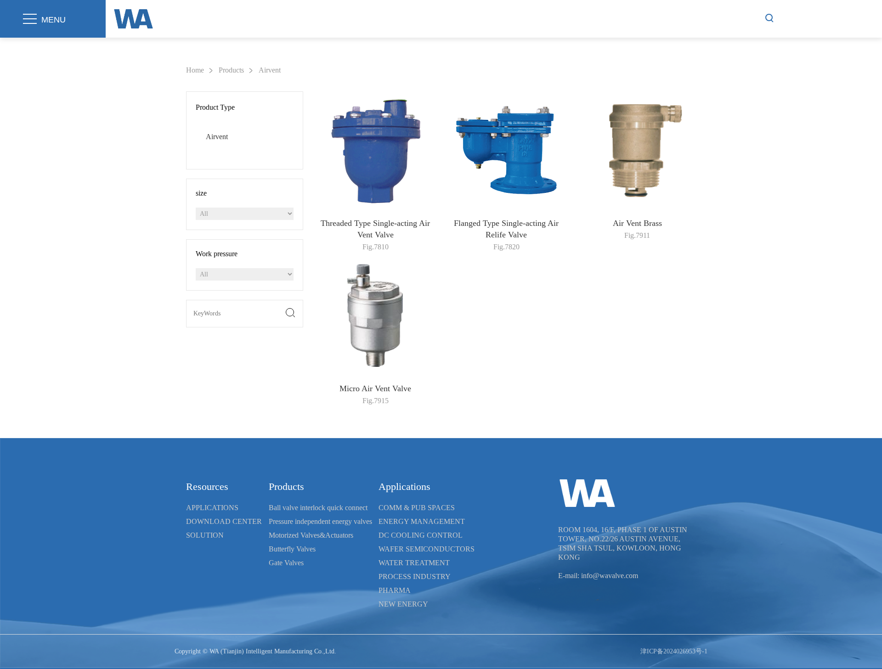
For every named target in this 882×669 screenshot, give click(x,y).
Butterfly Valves (292, 549)
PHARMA (395, 590)
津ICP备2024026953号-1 (673, 651)
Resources (207, 486)
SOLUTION (205, 535)
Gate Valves (286, 563)
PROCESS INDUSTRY (415, 576)
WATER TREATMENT (414, 563)
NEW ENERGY (403, 604)
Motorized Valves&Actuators (311, 535)
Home (195, 70)
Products (231, 70)
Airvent (270, 70)
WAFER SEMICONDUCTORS (427, 549)
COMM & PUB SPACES (417, 508)
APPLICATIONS (212, 508)
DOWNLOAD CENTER (224, 521)
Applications (404, 486)
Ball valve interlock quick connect (318, 508)
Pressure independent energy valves (320, 521)
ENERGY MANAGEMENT (422, 521)
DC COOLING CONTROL (421, 535)
